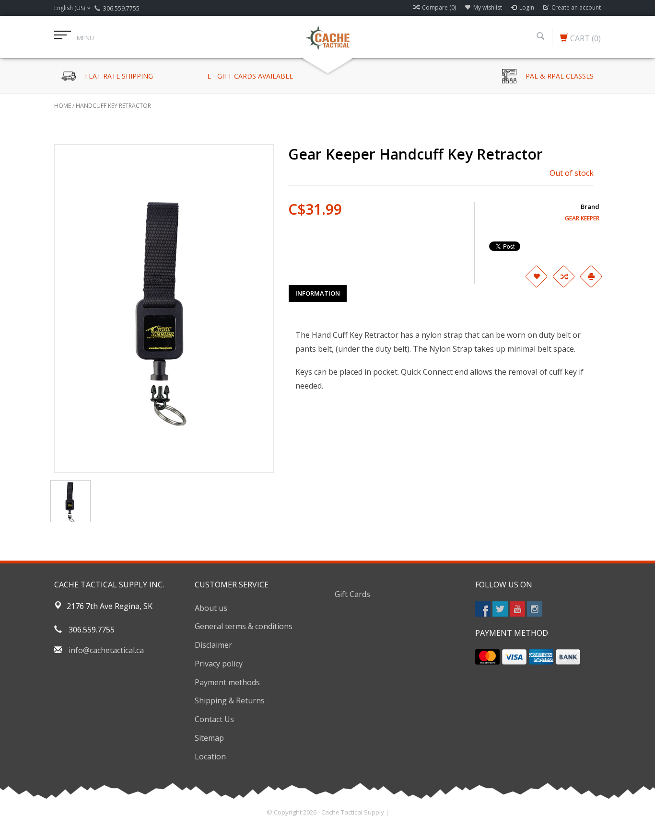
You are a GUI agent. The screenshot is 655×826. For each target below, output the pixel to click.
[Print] (591, 276)
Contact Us (214, 719)
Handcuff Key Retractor (113, 106)
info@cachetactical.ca (106, 650)
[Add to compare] (563, 276)
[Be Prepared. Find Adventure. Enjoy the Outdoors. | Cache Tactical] (327, 37)
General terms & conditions (243, 626)
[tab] (317, 293)
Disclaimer (213, 645)
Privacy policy (219, 663)
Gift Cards (352, 594)
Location (210, 756)
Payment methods (227, 682)
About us (211, 608)
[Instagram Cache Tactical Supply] (534, 609)
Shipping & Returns (230, 700)
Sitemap (209, 738)
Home (62, 106)
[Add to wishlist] (536, 276)
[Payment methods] (487, 657)
